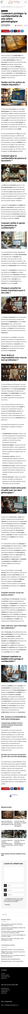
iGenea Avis (4, 993)
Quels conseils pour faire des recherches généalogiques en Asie (7, 823)
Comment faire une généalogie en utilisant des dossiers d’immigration (20, 824)
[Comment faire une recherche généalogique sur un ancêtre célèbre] (20, 831)
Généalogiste (9, 6)
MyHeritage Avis (5, 988)
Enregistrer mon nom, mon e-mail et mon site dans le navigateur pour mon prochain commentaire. (13, 900)
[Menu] (2, 2)
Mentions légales (5, 975)
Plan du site (4, 978)
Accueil (3, 6)
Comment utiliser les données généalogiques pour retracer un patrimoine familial (7, 843)
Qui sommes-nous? (5, 976)
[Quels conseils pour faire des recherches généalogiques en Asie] (7, 812)
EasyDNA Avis (4, 991)
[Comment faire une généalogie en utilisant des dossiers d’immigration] (20, 812)
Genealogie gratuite (15, 959)
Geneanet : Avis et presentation (15, 949)
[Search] (25, 2)
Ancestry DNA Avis (5, 989)
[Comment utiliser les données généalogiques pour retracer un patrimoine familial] (7, 831)
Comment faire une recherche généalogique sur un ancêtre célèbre (19, 843)
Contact (3, 973)
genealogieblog (5, 25)
